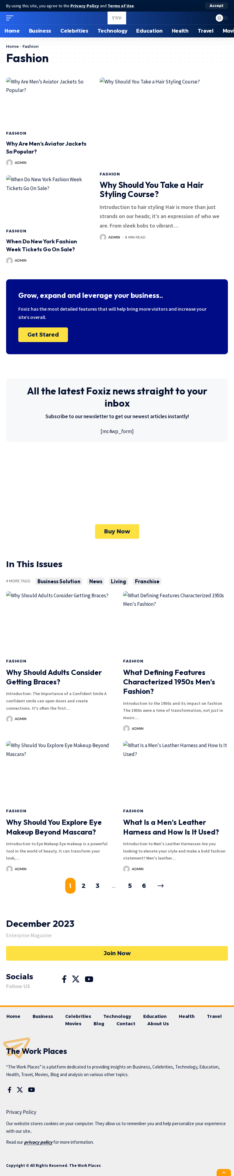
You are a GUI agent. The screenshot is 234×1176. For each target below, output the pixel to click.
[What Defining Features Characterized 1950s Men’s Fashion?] (175, 622)
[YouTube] (89, 979)
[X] (75, 979)
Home (12, 46)
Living (118, 581)
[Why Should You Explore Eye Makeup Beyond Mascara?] (58, 772)
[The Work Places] (117, 18)
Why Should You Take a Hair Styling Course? (152, 189)
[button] (216, 5)
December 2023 (40, 923)
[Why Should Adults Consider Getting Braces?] (58, 622)
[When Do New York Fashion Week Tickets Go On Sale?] (46, 199)
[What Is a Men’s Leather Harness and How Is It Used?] (175, 772)
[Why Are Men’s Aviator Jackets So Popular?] (46, 101)
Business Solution (58, 581)
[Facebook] (64, 979)
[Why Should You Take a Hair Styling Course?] (164, 122)
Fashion (16, 133)
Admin (21, 163)
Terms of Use (121, 6)
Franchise (147, 581)
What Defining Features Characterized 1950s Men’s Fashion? (169, 682)
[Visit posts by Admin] (9, 162)
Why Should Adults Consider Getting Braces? (54, 677)
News (95, 581)
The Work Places (36, 1051)
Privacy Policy (84, 6)
